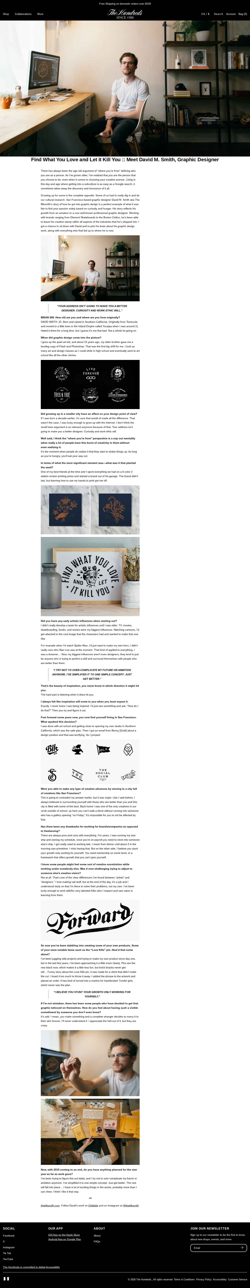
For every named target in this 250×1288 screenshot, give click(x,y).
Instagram (9, 1247)
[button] (242, 14)
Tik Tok (7, 1253)
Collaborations (23, 13)
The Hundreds (143, 1279)
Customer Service (237, 1279)
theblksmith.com (50, 1205)
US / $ (205, 13)
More (40, 13)
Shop (6, 13)
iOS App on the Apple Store (64, 1234)
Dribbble (93, 1205)
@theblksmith (131, 1205)
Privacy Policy (204, 1279)
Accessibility (220, 1279)
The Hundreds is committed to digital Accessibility (31, 1267)
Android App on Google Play (64, 1239)
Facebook (8, 1235)
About (97, 1235)
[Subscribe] (242, 1248)
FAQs (97, 1241)
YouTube (8, 1259)
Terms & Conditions (184, 1279)
